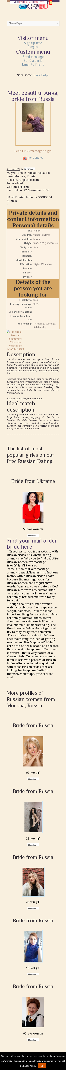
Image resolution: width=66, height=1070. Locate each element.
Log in (33, 47)
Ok (42, 1065)
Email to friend (33, 64)
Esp (31, 2)
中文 (42, 2)
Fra (25, 2)
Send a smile (33, 60)
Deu (36, 2)
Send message (33, 57)
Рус (21, 2)
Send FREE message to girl (33, 151)
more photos (35, 157)
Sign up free (33, 43)
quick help (40, 75)
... (7, 204)
